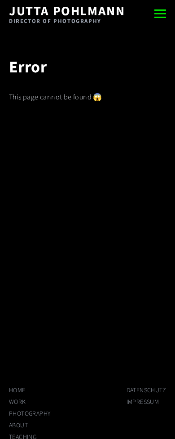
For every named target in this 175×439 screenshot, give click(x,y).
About (18, 425)
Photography (29, 413)
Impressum (143, 402)
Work (17, 402)
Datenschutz (146, 390)
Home (17, 390)
